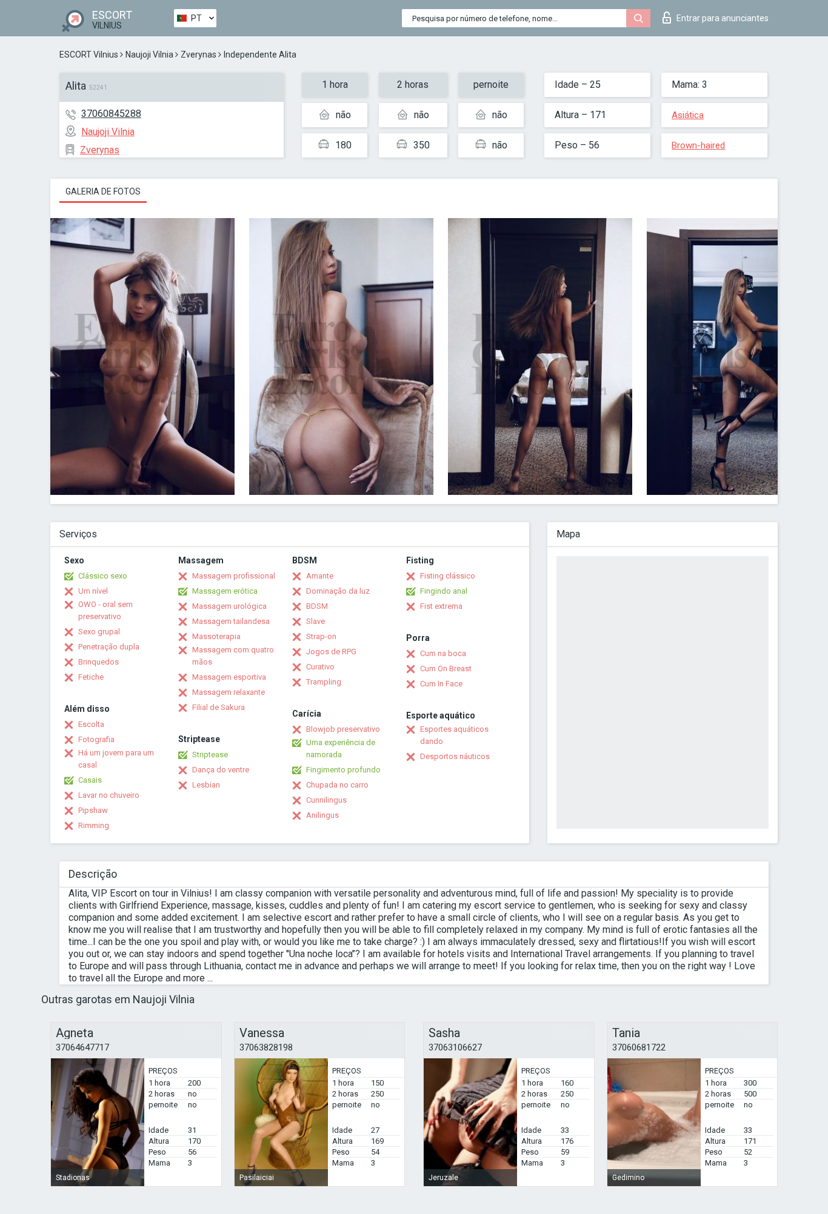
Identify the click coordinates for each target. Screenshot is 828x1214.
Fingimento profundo (343, 769)
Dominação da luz (338, 590)
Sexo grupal (99, 631)
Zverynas (198, 54)
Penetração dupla (108, 646)
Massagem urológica (229, 606)
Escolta (91, 724)
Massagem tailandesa (231, 621)
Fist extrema (441, 606)
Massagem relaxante (228, 692)
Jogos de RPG (331, 651)
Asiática (688, 115)
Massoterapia (216, 636)
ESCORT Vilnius (88, 54)
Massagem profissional (233, 575)
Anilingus (322, 815)
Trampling (323, 681)
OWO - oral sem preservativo (105, 610)
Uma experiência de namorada (340, 748)
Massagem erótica (225, 590)
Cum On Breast (446, 668)
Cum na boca (443, 653)
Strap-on (321, 636)
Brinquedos (98, 661)
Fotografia (96, 739)
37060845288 (111, 113)
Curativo (320, 666)
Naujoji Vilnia (149, 54)
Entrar (722, 18)
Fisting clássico (447, 575)
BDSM (317, 606)
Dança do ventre (220, 769)
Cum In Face (441, 683)
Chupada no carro (337, 784)
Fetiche (91, 677)
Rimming (93, 825)
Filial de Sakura (218, 707)
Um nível (93, 590)
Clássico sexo (102, 575)
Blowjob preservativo (343, 729)
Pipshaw (93, 810)
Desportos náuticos (455, 756)
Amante (319, 575)
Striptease (210, 754)
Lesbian (206, 784)
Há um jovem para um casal (116, 758)
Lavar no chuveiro (108, 795)
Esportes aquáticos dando (454, 735)
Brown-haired (698, 145)
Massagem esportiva (229, 677)
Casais (90, 779)
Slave (315, 621)
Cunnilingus (326, 799)
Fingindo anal (443, 590)
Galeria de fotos (103, 191)
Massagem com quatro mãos (233, 655)
